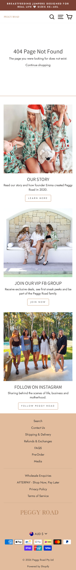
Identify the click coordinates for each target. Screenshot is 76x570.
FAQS (38, 448)
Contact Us (38, 428)
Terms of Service (38, 496)
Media (38, 461)
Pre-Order (38, 454)
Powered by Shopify (38, 566)
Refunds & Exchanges (38, 441)
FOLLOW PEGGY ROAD (38, 405)
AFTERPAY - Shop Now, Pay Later (38, 482)
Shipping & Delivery (38, 434)
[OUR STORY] (38, 138)
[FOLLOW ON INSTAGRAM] (38, 346)
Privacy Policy (38, 489)
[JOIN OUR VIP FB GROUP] (38, 242)
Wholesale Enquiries (38, 476)
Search (38, 421)
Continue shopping (38, 65)
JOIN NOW (38, 302)
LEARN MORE (38, 198)
